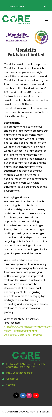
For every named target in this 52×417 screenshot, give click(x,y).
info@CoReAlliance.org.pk (19, 372)
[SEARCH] (45, 7)
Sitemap (10, 384)
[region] (26, 37)
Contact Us (12, 378)
